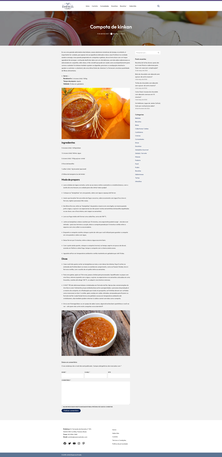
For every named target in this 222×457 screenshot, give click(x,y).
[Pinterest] (83, 443)
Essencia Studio (76, 455)
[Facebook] (64, 443)
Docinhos (114, 6)
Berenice (115, 34)
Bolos (137, 125)
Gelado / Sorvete (141, 153)
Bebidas (138, 118)
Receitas (138, 171)
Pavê (137, 164)
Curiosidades (104, 6)
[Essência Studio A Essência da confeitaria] (68, 5)
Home (114, 430)
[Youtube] (74, 443)
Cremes (122, 34)
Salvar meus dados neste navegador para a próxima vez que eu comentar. (88, 407)
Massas (137, 157)
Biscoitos (138, 122)
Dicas (137, 143)
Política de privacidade (120, 444)
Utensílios (138, 181)
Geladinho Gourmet (141, 150)
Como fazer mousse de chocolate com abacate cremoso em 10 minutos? (146, 94)
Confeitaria (139, 132)
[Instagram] (78, 443)
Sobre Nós (132, 6)
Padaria (137, 160)
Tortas (137, 178)
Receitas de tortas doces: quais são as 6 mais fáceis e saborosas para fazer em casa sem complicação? (147, 65)
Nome (64, 372)
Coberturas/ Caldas (141, 129)
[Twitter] (69, 443)
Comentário (66, 380)
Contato (95, 6)
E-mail (87, 372)
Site (109, 372)
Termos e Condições (119, 440)
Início (87, 6)
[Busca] (158, 6)
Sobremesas (139, 174)
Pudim (137, 167)
